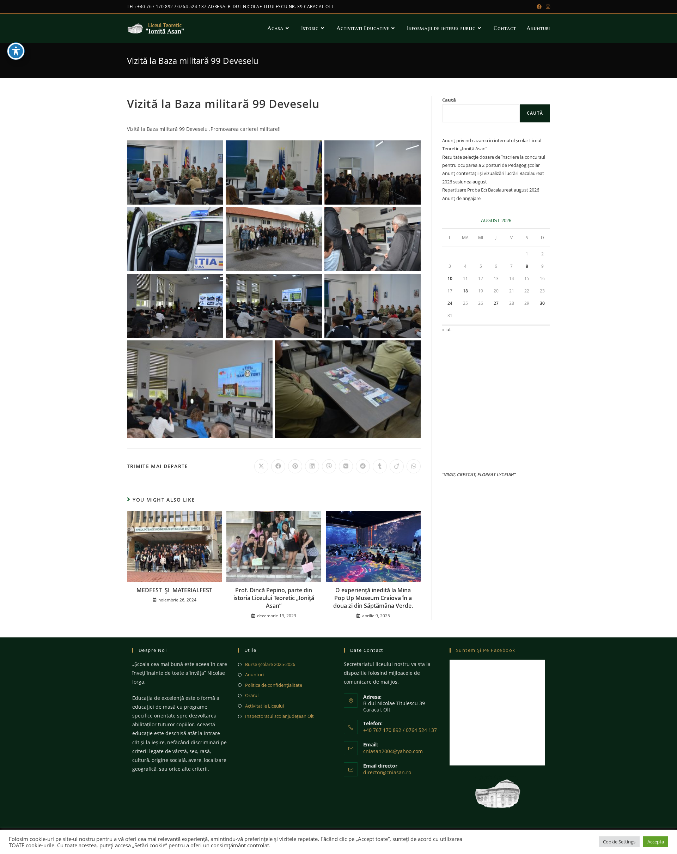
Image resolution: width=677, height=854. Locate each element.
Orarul (251, 695)
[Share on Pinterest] (295, 466)
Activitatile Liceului (264, 706)
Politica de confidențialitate (273, 685)
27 (496, 303)
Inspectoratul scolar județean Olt (279, 716)
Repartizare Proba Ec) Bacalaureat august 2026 (490, 190)
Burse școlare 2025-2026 (270, 664)
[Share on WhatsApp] (414, 466)
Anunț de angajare (461, 198)
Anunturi (254, 674)
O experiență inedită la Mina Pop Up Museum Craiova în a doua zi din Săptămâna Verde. (373, 598)
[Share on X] (261, 466)
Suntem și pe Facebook (485, 650)
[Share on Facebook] (278, 466)
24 (449, 303)
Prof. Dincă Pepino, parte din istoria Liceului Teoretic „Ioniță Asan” (273, 598)
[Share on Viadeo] (397, 466)
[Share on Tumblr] (380, 466)
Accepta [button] (655, 841)
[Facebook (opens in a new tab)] (539, 6)
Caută (449, 100)
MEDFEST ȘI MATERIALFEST (174, 590)
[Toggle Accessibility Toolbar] (15, 51)
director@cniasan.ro (387, 772)
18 (465, 291)
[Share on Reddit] (363, 466)
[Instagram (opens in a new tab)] (547, 6)
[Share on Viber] (329, 466)
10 (449, 278)
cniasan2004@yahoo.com (393, 751)
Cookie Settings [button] (619, 841)
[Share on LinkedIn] (312, 466)
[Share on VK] (346, 466)
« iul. (446, 329)
